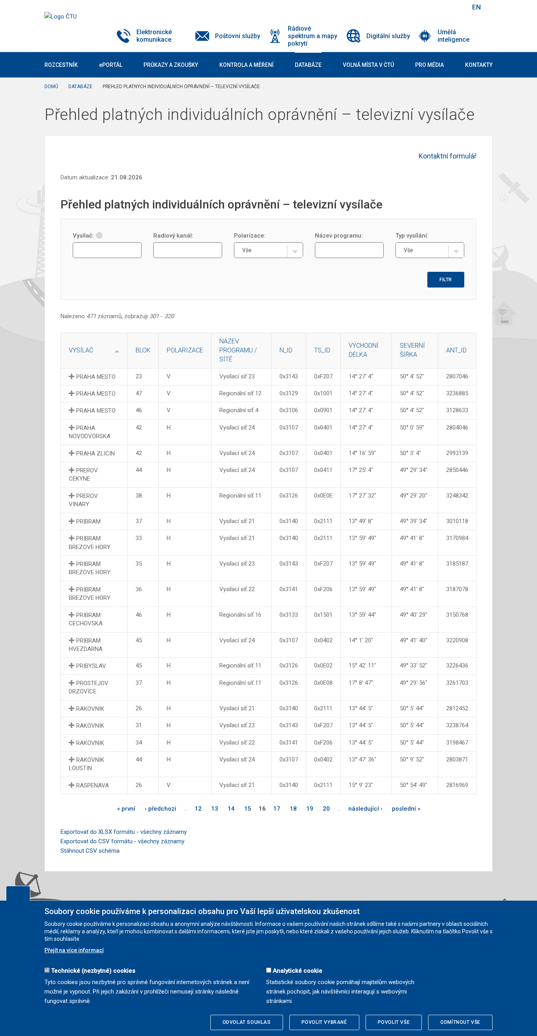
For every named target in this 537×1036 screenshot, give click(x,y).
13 (214, 808)
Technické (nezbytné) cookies (93, 970)
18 (293, 808)
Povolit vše (394, 1022)
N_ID (286, 350)
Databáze (80, 86)
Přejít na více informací (74, 950)
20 (326, 808)
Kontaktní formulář (447, 156)
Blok (143, 350)
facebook (409, 7)
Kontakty (479, 65)
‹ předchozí (160, 808)
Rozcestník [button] (61, 65)
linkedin (437, 7)
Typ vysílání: (411, 235)
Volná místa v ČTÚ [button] (368, 65)
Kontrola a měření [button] (246, 65)
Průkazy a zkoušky (170, 65)
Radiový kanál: (173, 235)
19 (309, 808)
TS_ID (322, 350)
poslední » (406, 808)
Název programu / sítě (238, 350)
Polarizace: (250, 235)
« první (126, 808)
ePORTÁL (110, 65)
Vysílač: (83, 235)
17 (276, 808)
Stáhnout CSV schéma (90, 850)
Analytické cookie (297, 970)
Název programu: (339, 235)
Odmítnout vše (460, 1022)
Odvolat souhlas (247, 1022)
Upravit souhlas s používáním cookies (18, 893)
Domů (51, 86)
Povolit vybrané (324, 1022)
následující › (365, 808)
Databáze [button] (308, 65)
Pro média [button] (429, 65)
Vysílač (81, 350)
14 (231, 808)
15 (247, 808)
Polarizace (185, 350)
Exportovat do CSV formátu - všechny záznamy (122, 841)
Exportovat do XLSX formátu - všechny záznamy (124, 831)
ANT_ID (456, 350)
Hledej (456, 7)
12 (198, 808)
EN (476, 7)
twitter (423, 7)
